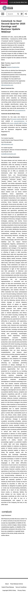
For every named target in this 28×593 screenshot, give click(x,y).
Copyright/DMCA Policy (9, 590)
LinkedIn (16, 123)
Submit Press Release (8, 587)
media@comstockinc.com (8, 154)
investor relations (17, 119)
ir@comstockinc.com (7, 85)
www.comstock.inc (20, 110)
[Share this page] (26, 13)
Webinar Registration (13, 67)
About (7, 584)
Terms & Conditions (20, 587)
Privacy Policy (22, 590)
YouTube (24, 123)
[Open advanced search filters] (21, 14)
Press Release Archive (16, 584)
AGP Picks (4, 2)
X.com (11, 123)
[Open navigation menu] (2, 13)
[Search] (18, 14)
